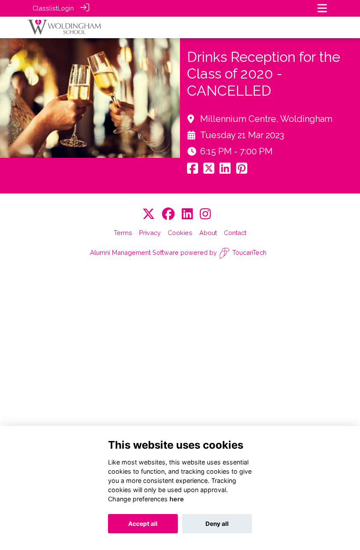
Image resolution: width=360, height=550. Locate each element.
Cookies (180, 232)
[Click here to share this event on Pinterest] (241, 170)
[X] (148, 214)
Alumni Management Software (134, 252)
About (208, 232)
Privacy (150, 232)
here (176, 499)
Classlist (45, 8)
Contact (235, 232)
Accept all (143, 523)
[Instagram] (205, 214)
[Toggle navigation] (322, 8)
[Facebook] (168, 214)
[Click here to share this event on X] (208, 170)
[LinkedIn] (187, 214)
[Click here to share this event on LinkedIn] (225, 170)
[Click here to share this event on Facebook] (192, 170)
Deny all (217, 523)
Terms (123, 232)
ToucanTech (249, 252)
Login (66, 8)
